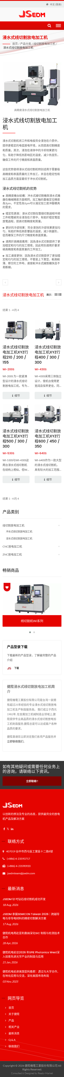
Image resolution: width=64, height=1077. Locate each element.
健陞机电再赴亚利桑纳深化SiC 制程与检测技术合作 (31, 935)
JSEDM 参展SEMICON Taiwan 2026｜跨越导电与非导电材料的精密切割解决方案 (31, 916)
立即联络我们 (15, 741)
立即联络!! (32, 781)
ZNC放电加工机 (12, 554)
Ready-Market (45, 1073)
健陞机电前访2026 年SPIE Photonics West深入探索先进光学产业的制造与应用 (31, 954)
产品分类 (25, 43)
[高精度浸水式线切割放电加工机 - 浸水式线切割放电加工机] (32, 85)
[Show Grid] (56, 294)
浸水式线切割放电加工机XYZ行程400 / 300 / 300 (48, 355)
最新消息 (14, 1033)
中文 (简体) (55, 4)
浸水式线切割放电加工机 (18, 47)
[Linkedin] (12, 829)
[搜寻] (49, 26)
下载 (16, 668)
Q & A (12, 1039)
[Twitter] (8, 829)
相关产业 (14, 1026)
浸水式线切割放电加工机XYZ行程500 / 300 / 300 (16, 439)
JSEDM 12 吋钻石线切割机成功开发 (24, 899)
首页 (15, 43)
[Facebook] (4, 829)
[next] (58, 282)
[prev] (5, 282)
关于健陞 (14, 1013)
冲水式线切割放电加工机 (19, 531)
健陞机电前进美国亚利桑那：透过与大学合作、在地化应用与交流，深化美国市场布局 (31, 974)
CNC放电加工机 (12, 546)
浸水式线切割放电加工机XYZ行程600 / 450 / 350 (48, 439)
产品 (11, 1020)
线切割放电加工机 (44, 43)
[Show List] (59, 294)
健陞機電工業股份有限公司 (41, 1065)
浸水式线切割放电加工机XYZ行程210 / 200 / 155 (16, 355)
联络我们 (14, 1046)
